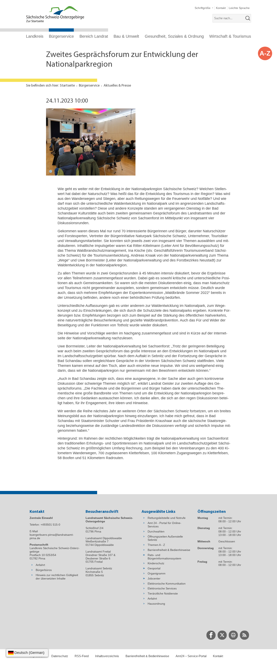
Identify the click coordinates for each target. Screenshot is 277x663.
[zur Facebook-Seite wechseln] (211, 635)
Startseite (67, 86)
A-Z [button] (265, 53)
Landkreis (34, 36)
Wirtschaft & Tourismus (230, 36)
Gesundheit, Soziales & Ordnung (174, 36)
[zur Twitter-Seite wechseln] (222, 635)
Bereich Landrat (93, 36)
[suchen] (248, 18)
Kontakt (218, 656)
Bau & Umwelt (126, 36)
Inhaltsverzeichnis (107, 656)
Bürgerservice (61, 36)
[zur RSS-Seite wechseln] (244, 635)
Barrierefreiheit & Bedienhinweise (147, 656)
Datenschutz (59, 656)
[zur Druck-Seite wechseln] (233, 635)
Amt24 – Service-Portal (191, 656)
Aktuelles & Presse (117, 86)
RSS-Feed (82, 656)
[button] (204, 8)
